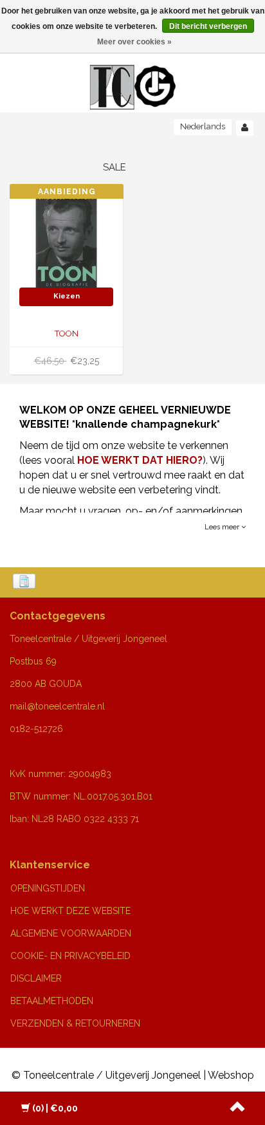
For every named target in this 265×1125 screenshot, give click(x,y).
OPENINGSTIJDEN (47, 888)
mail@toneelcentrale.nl (57, 706)
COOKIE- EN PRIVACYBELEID (70, 956)
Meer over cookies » (134, 41)
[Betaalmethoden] (25, 582)
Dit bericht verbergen (208, 26)
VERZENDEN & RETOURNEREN (75, 1023)
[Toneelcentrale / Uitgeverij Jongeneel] (132, 72)
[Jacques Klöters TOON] (66, 239)
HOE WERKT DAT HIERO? (140, 460)
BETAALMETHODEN (51, 1001)
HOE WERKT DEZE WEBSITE (70, 911)
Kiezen (66, 296)
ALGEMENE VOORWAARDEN (70, 933)
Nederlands (202, 126)
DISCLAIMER (36, 978)
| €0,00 (55, 1108)
